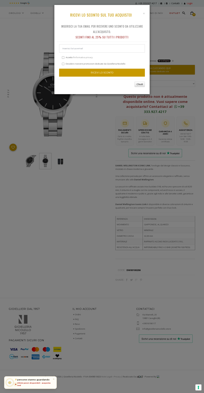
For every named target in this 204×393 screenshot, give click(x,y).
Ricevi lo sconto (102, 72)
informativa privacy (83, 57)
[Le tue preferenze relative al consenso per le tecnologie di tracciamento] (198, 387)
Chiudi (140, 84)
